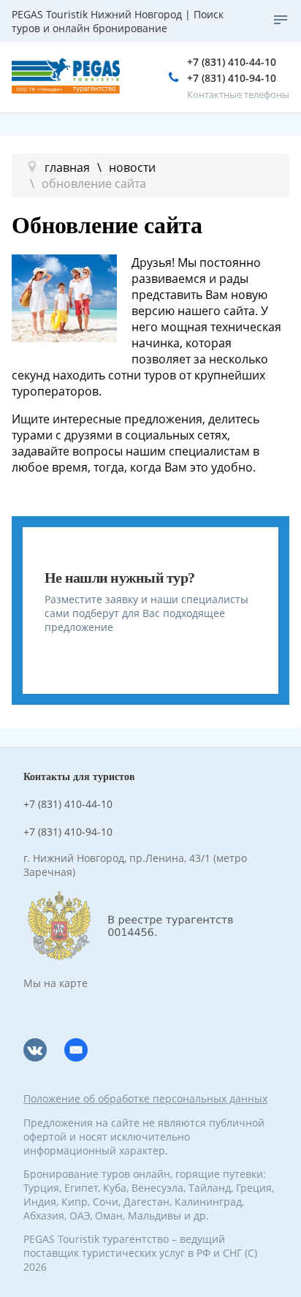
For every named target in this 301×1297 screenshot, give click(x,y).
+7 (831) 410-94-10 (231, 78)
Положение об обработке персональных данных (145, 1098)
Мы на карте (55, 983)
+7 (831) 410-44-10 (231, 62)
